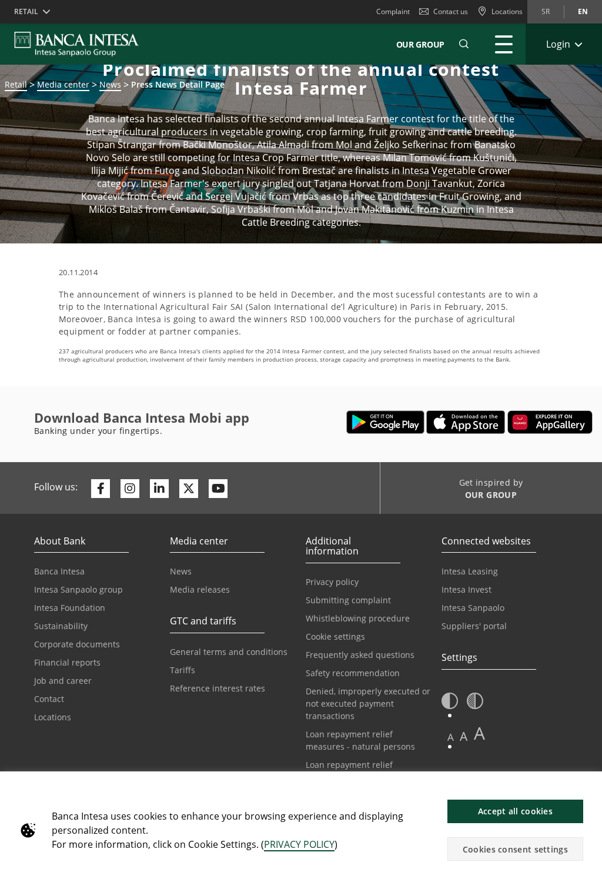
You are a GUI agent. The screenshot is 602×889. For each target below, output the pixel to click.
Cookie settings (335, 636)
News (181, 571)
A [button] (450, 737)
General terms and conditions (228, 651)
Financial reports (67, 662)
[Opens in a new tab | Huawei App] (550, 422)
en (583, 11)
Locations (52, 717)
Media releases (200, 589)
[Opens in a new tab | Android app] (385, 422)
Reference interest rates (217, 688)
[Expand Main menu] (503, 44)
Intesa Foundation (69, 607)
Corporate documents (77, 644)
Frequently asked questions (360, 654)
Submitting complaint (348, 600)
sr (545, 11)
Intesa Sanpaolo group (78, 589)
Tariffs (182, 670)
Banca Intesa (59, 571)
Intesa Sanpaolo (473, 607)
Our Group (420, 44)
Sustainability (61, 625)
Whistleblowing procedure (358, 618)
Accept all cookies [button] (515, 811)
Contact (49, 698)
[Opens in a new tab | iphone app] (466, 422)
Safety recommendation (353, 673)
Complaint (393, 11)
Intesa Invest (466, 589)
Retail (16, 84)
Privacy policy (332, 581)
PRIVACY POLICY (299, 844)
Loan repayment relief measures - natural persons (360, 740)
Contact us (450, 11)
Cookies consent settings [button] (515, 849)
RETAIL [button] (26, 11)
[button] (463, 44)
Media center (63, 84)
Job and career (63, 680)
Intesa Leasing (470, 571)
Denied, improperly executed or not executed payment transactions (368, 703)
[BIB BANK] (83, 44)
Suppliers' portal (474, 625)
